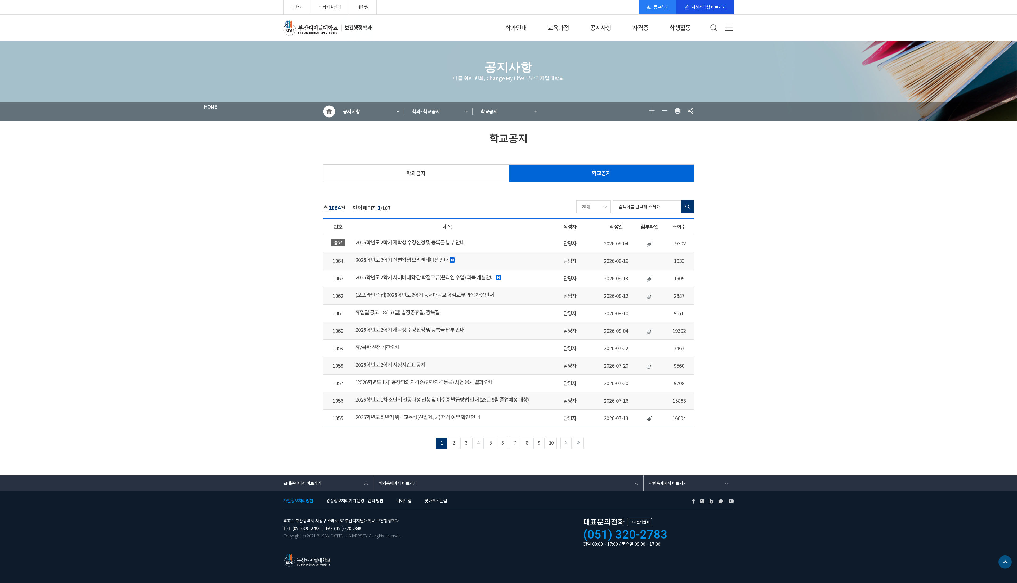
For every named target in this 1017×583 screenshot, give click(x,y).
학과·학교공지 (426, 112)
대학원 (362, 7)
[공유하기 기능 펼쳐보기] (690, 112)
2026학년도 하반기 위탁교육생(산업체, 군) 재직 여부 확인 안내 (417, 417)
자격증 (640, 28)
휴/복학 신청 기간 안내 (377, 347)
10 (551, 443)
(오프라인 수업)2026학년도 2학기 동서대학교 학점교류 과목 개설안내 (424, 295)
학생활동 (680, 28)
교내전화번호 (639, 522)
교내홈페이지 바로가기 (302, 483)
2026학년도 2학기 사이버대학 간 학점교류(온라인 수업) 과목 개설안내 (424, 277)
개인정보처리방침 (298, 500)
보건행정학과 (357, 27)
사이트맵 (403, 500)
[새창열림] (677, 112)
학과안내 (516, 28)
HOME (329, 111)
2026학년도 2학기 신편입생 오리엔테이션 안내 (401, 260)
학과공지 (415, 173)
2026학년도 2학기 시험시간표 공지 (390, 364)
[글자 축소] (664, 112)
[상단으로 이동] (1005, 562)
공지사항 (600, 28)
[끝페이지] (578, 443)
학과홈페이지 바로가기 (398, 483)
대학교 (297, 7)
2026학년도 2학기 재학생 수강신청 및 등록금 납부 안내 (409, 242)
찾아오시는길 (436, 500)
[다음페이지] (566, 443)
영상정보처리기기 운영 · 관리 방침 (354, 500)
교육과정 (558, 28)
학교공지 (489, 112)
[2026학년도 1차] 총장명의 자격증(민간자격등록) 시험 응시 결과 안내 (424, 382)
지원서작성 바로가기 (709, 7)
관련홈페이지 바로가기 (668, 483)
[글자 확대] (651, 112)
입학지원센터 (330, 7)
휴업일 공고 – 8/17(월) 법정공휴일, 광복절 (397, 312)
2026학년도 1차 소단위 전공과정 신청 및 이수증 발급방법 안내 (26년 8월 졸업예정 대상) (442, 399)
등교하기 (661, 7)
